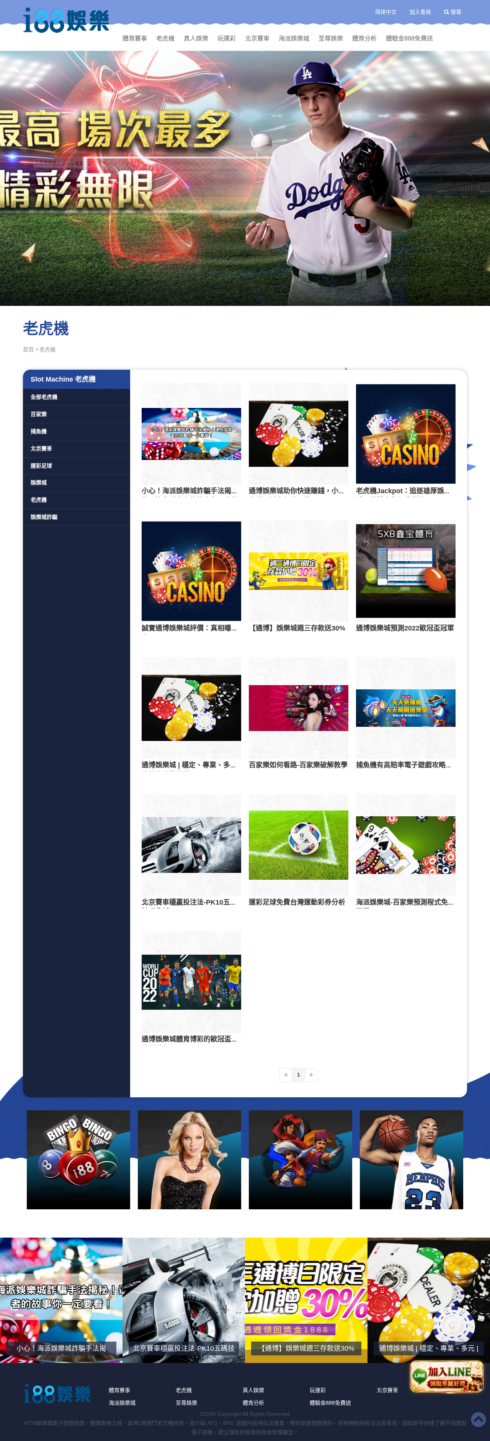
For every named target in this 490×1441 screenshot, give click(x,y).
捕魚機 (39, 431)
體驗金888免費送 (409, 38)
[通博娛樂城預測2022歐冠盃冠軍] (406, 571)
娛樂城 (39, 482)
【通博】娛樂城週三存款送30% (297, 628)
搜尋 (455, 12)
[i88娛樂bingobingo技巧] (78, 1160)
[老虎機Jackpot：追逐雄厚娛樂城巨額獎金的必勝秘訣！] (406, 434)
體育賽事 (134, 38)
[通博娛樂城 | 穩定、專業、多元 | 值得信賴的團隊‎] (191, 708)
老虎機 (165, 38)
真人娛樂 (196, 38)
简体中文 (386, 12)
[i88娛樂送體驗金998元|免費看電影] (300, 1160)
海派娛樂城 (294, 38)
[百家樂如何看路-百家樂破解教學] (298, 708)
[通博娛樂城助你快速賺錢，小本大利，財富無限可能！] (298, 434)
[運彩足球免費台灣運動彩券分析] (298, 845)
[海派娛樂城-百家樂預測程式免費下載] (406, 845)
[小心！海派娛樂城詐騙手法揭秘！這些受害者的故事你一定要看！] (191, 434)
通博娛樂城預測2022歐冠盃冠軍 (405, 628)
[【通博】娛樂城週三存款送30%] (298, 571)
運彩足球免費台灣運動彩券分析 (297, 902)
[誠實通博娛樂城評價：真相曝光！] (191, 571)
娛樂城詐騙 (44, 517)
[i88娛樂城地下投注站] (67, 20)
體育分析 (364, 38)
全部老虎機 (44, 397)
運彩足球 (41, 466)
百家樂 (39, 414)
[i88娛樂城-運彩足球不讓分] (245, 178)
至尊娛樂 (330, 38)
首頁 (28, 349)
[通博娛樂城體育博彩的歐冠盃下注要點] (191, 982)
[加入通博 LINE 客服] (446, 1375)
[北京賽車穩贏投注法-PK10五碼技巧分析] (191, 845)
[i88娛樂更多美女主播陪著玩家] (189, 1160)
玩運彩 (226, 38)
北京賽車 (257, 38)
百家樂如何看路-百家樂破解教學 (298, 765)
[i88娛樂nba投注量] (411, 1160)
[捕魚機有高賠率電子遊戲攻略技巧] (406, 708)
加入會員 (420, 12)
